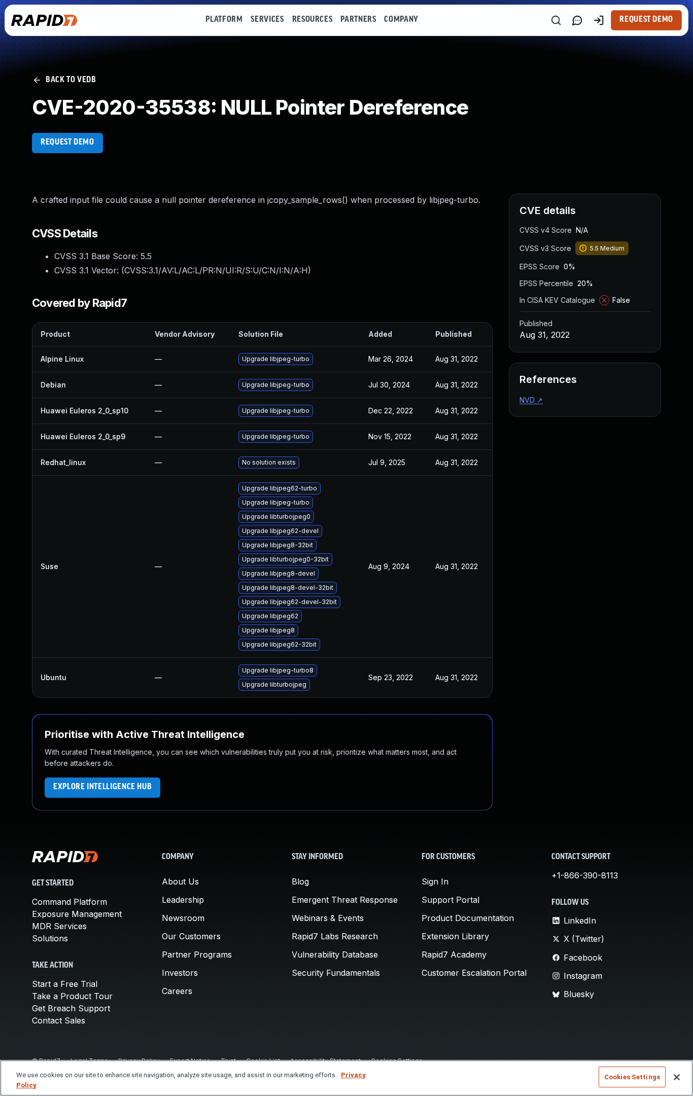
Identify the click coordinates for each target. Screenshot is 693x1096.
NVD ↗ (531, 400)
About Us (180, 881)
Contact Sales (58, 1020)
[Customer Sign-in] (599, 20)
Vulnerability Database (335, 954)
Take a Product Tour (72, 996)
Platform (223, 20)
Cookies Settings (632, 1077)
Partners (358, 20)
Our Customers (191, 936)
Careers (177, 991)
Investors (180, 973)
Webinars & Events (328, 918)
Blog (300, 881)
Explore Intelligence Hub (102, 787)
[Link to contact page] (577, 20)
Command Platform (69, 902)
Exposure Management (77, 914)
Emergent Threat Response (345, 900)
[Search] (556, 20)
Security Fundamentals (336, 973)
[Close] (677, 1077)
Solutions (50, 938)
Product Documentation (468, 918)
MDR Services (59, 926)
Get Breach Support (71, 1008)
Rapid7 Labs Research (335, 936)
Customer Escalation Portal (474, 973)
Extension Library (455, 936)
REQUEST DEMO (67, 142)
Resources (312, 20)
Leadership (183, 900)
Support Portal (450, 900)
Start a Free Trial (64, 984)
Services (267, 20)
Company (401, 20)
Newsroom (183, 918)
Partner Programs (197, 954)
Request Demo (646, 20)
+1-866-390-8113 (584, 875)
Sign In (435, 881)
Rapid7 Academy (454, 954)
